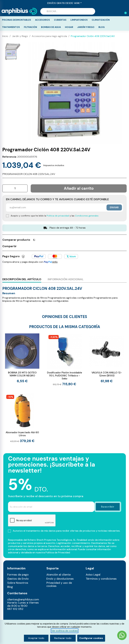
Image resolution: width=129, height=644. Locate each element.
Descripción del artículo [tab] (21, 279)
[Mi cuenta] (119, 12)
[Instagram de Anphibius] (10, 616)
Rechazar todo (62, 638)
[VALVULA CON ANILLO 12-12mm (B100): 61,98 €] (106, 358)
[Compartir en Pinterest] (32, 245)
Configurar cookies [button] (91, 638)
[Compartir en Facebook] (20, 245)
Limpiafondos (79, 19)
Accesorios (42, 19)
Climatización (101, 19)
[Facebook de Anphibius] (17, 616)
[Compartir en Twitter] (26, 245)
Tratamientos (11, 27)
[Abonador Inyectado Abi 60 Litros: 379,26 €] (22, 418)
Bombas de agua (51, 27)
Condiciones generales (86, 215)
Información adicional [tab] (66, 279)
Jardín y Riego (85, 27)
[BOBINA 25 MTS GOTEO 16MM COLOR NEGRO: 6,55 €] (22, 358)
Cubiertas (60, 19)
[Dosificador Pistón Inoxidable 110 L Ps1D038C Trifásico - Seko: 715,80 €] (64, 359)
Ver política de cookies (64, 630)
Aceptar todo (36, 638)
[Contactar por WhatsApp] (122, 636)
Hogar (69, 27)
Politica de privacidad (58, 215)
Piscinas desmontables (16, 19)
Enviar (114, 207)
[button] (124, 11)
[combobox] (68, 11)
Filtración (30, 27)
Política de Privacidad (57, 552)
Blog (101, 27)
